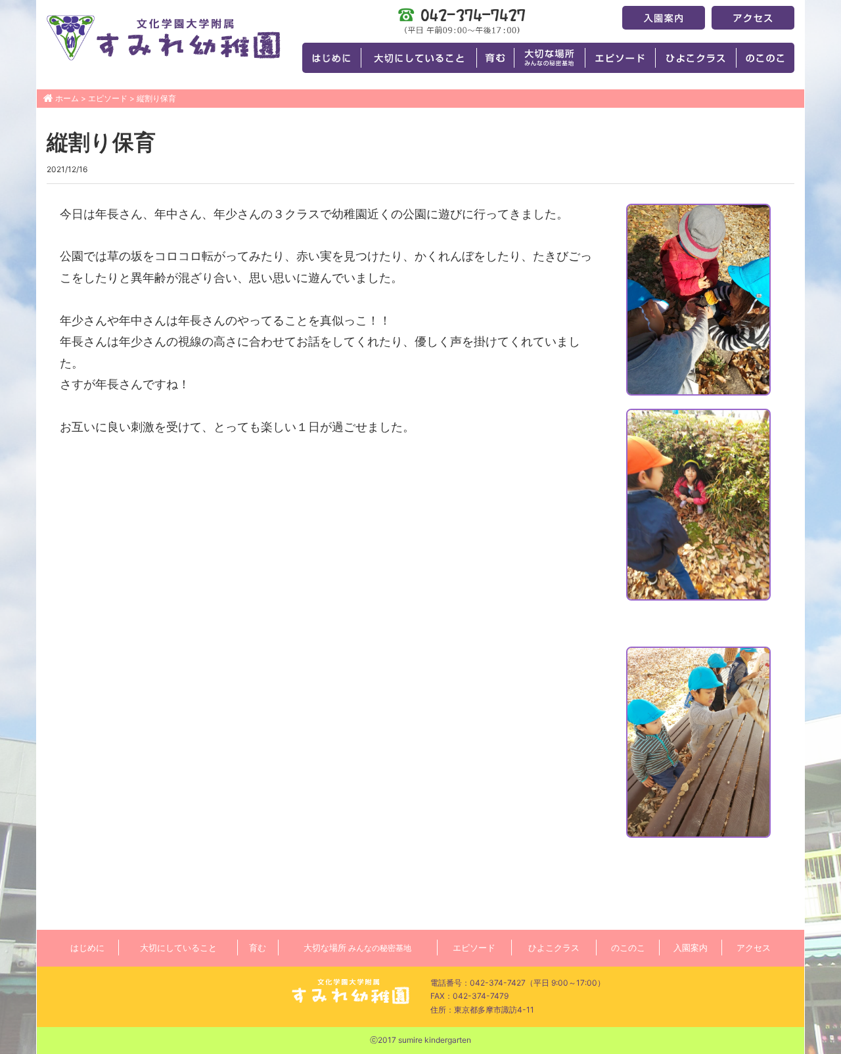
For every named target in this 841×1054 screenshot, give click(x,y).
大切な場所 (357, 947)
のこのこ (628, 947)
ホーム (67, 98)
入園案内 (690, 947)
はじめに (87, 947)
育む (257, 947)
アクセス (754, 947)
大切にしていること (178, 947)
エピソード (107, 98)
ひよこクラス (554, 947)
